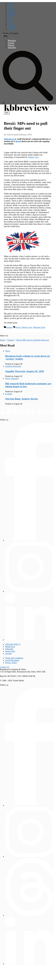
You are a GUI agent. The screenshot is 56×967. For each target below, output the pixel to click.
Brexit (18, 141)
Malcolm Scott (39, 327)
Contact (11, 22)
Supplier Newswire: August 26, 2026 (24, 371)
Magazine (12, 40)
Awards (11, 43)
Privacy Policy (11, 663)
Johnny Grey (33, 157)
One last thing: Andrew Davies (21, 398)
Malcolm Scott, (10, 139)
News (10, 5)
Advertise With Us (12, 644)
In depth (11, 10)
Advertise (12, 26)
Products (11, 12)
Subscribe (12, 47)
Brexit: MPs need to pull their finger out (32, 340)
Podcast (11, 45)
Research (15, 378)
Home (10, 3)
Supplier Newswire (13, 366)
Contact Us (4, 667)
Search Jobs (10, 651)
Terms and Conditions (14, 658)
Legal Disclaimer (12, 660)
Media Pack (13, 29)
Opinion (11, 8)
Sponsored (12, 15)
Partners (11, 24)
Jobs (9, 19)
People (10, 17)
